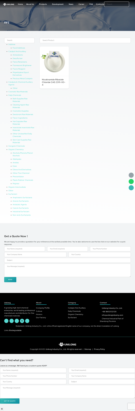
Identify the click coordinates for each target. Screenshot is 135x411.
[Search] (124, 4)
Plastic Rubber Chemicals (23, 180)
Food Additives (19, 48)
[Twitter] (22, 321)
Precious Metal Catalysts (22, 78)
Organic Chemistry (16, 149)
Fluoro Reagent (19, 69)
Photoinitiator (18, 176)
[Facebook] (6, 321)
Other (15, 88)
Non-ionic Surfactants (22, 215)
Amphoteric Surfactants (22, 197)
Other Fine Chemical (21, 173)
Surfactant (12, 194)
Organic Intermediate (17, 187)
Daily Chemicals (14, 95)
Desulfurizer (18, 58)
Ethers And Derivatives (22, 169)
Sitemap (88, 349)
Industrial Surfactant (21, 211)
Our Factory (41, 317)
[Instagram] (27, 321)
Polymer (16, 183)
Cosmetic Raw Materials (18, 92)
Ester (15, 166)
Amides (16, 162)
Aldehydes (17, 159)
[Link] (9, 4)
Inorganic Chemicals (16, 146)
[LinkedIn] (11, 321)
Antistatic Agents (20, 204)
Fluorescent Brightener (22, 65)
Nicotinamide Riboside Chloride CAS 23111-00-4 (53, 82)
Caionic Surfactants (21, 208)
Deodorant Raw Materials (23, 114)
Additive (11, 44)
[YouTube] (17, 321)
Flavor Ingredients (20, 118)
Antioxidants (18, 55)
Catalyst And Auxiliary (17, 51)
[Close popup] (2, 409)
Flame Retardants (20, 62)
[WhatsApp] (131, 181)
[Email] (131, 175)
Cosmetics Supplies (21, 111)
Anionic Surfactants (21, 201)
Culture (39, 311)
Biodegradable (15, 330)
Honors (39, 314)
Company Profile (43, 308)
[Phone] (131, 187)
